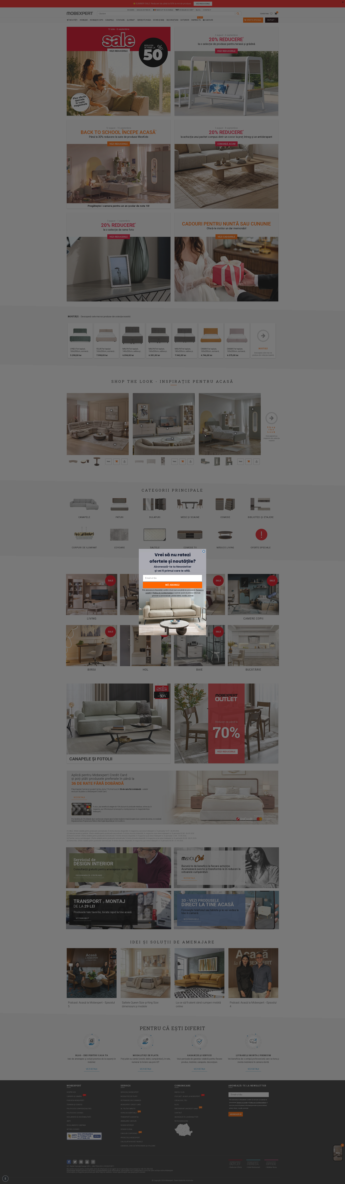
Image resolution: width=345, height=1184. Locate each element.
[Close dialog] (203, 551)
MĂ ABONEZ (172, 585)
